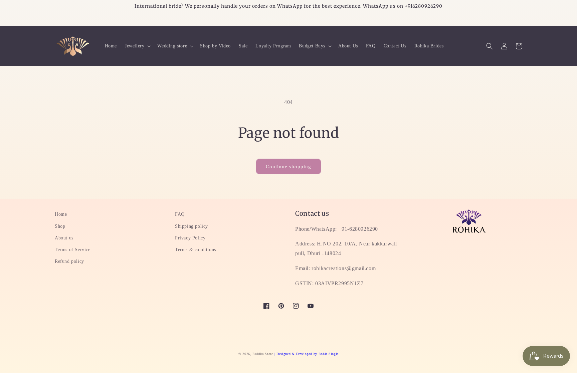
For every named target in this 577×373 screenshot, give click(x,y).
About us (64, 237)
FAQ (180, 214)
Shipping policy (191, 226)
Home (61, 214)
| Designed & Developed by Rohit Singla (306, 354)
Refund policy (69, 261)
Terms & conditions (195, 249)
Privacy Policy (190, 237)
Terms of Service (72, 249)
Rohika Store (262, 354)
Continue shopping (288, 166)
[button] (137, 46)
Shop (60, 226)
